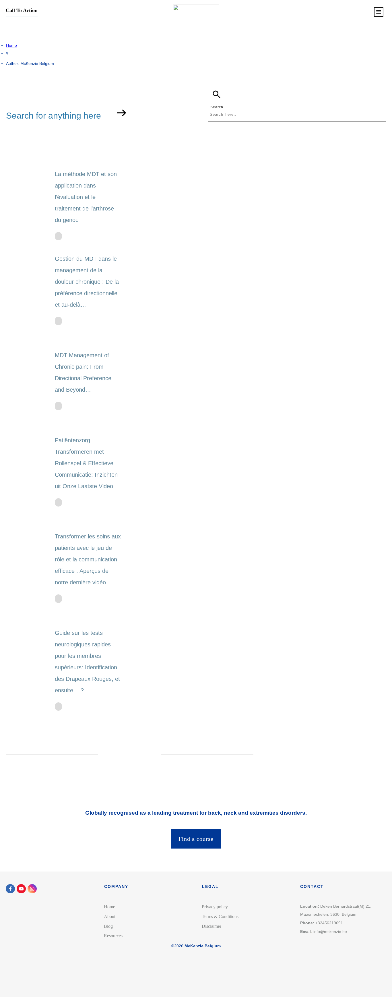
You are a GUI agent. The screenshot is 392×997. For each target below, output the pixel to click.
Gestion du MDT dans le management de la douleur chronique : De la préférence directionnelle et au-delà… (87, 282)
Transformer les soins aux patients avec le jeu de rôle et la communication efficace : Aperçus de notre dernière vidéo (88, 559)
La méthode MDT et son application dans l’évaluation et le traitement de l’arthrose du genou (86, 197)
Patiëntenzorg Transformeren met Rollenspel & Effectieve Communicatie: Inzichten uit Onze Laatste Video (86, 463)
